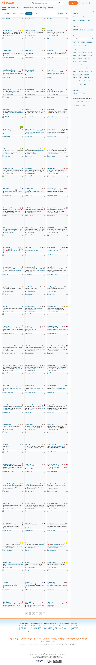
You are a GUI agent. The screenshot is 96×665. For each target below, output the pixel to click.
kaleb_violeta (51, 306)
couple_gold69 (51, 562)
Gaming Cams (62, 628)
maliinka (5, 306)
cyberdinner (6, 149)
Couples (29, 13)
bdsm (79, 61)
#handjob (40, 171)
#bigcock (32, 132)
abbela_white (29, 227)
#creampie (49, 250)
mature (90, 52)
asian (84, 52)
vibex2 (5, 227)
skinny (89, 58)
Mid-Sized (82, 29)
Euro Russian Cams (35, 628)
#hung (37, 308)
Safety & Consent (14, 638)
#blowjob (55, 33)
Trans (36, 13)
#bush (26, 546)
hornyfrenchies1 (52, 208)
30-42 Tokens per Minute (50, 628)
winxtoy (27, 444)
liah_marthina (51, 543)
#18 (26, 152)
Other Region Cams (36, 627)
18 (78, 42)
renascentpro (7, 424)
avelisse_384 (29, 188)
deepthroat (76, 49)
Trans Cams (74, 631)
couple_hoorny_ (30, 149)
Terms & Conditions (26, 638)
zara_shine (6, 326)
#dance (49, 546)
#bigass (36, 132)
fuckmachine (76, 68)
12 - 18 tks (80, 102)
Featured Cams (75, 625)
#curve (18, 112)
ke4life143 (6, 129)
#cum (51, 33)
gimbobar (50, 50)
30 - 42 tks (88, 102)
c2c (85, 80)
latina (74, 52)
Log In (82, 3)
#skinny (40, 191)
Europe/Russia (81, 20)
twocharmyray (51, 188)
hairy (86, 65)
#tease (60, 388)
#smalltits (64, 53)
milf (74, 45)
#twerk (57, 546)
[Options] (66, 13)
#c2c (9, 408)
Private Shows (62, 625)
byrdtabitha (50, 267)
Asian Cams (33, 629)
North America (77, 17)
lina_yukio (6, 385)
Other (88, 20)
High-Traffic (90, 29)
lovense (91, 65)
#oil (12, 92)
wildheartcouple (30, 30)
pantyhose (86, 77)
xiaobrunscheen (52, 385)
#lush (34, 546)
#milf (59, 209)
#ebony (9, 92)
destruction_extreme (9, 365)
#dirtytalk (17, 368)
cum (74, 55)
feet (74, 61)
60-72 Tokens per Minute (50, 629)
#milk (54, 250)
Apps (73, 640)
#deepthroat (42, 270)
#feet (42, 388)
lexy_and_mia (7, 543)
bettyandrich (7, 523)
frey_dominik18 (52, 464)
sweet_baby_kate (8, 405)
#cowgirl (27, 171)
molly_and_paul (52, 326)
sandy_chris (28, 168)
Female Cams (74, 627)
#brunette (30, 211)
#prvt (63, 73)
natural (84, 68)
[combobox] (44, 3)
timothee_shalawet (9, 70)
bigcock (91, 55)
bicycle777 (50, 405)
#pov (6, 191)
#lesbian (5, 92)
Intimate (75, 29)
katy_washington (8, 562)
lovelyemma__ (51, 365)
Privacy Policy (38, 638)
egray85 (5, 444)
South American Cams (36, 631)
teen (79, 52)
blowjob (80, 58)
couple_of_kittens (52, 287)
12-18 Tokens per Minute (50, 627)
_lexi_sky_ (6, 287)
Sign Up (73, 3)
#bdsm (20, 406)
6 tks (74, 102)
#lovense (30, 52)
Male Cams (74, 628)
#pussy (31, 171)
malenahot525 (29, 50)
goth (74, 74)
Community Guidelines (57, 638)
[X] (48, 649)
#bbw (4, 388)
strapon (80, 74)
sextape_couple (30, 503)
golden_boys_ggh (8, 168)
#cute (21, 112)
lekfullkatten (51, 582)
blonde (90, 68)
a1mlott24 (28, 326)
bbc (74, 58)
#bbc (21, 467)
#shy (48, 33)
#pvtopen (30, 546)
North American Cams (36, 625)
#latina (4, 130)
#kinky (20, 368)
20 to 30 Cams (22, 628)
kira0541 (50, 70)
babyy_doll (50, 424)
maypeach (6, 109)
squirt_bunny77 (30, 385)
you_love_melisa (52, 484)
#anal (26, 52)
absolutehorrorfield (53, 346)
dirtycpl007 (28, 247)
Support (46, 638)
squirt (79, 45)
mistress (90, 80)
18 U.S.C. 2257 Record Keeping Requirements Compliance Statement (48, 653)
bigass (79, 55)
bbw (85, 58)
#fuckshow (38, 546)
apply (83, 93)
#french (52, 209)
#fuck (14, 92)
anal (74, 42)
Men (21, 13)
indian (74, 71)
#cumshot (10, 191)
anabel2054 (28, 208)
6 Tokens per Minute (49, 625)
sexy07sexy (50, 523)
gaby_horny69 (51, 247)
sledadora (50, 30)
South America (87, 17)
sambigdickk (29, 287)
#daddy (13, 605)
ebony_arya (50, 602)
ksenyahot (6, 503)
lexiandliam (6, 188)
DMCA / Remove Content (73, 638)
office (74, 80)
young (84, 55)
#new (48, 209)
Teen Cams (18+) (23, 625)
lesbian (83, 42)
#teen (64, 32)
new (88, 49)
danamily (28, 109)
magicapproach (52, 149)
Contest (79, 640)
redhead (86, 74)
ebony (83, 49)
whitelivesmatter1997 (9, 346)
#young (10, 112)
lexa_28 (27, 582)
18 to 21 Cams (22, 627)
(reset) (77, 90)
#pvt (41, 52)
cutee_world (7, 89)
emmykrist (50, 109)
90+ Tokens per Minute (50, 631)
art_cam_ (50, 89)
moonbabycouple (30, 267)
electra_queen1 (30, 365)
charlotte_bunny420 (9, 484)
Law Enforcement (23, 640)
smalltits (85, 61)
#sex (63, 585)
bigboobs (89, 42)
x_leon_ (27, 562)
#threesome (6, 506)
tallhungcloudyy (30, 306)
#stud (30, 309)
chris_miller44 (29, 129)
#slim (65, 585)
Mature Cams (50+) (24, 631)
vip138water (7, 247)
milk (81, 65)
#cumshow (5, 347)
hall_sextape (51, 129)
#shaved (14, 112)
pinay (80, 80)
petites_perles (7, 30)
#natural (38, 52)
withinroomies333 (52, 503)
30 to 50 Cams (22, 629)
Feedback (84, 638)
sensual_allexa (29, 89)
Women (14, 13)
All (59, 3)
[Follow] (23, 19)
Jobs (42, 641)
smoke (75, 77)
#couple (62, 209)
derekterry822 (7, 208)
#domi (40, 150)
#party (61, 546)
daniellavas (6, 602)
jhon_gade (28, 602)
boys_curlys (28, 523)
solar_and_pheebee (31, 405)
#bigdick (5, 585)
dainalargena (51, 227)
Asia (74, 20)
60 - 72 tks (76, 105)
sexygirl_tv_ (28, 484)
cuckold (81, 71)
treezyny (5, 582)
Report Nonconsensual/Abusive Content (41, 640)
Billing (57, 640)
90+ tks (83, 105)
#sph (12, 564)
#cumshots (9, 250)
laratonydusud (29, 70)
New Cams (61, 627)
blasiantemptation (8, 464)
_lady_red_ (28, 464)
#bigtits (57, 73)
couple (84, 45)
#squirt (34, 52)
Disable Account (65, 640)
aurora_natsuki (51, 444)
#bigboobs (9, 130)
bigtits (86, 71)
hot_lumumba (29, 543)
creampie (75, 65)
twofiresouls (51, 168)
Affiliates (85, 640)
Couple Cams (74, 629)
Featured (6, 13)
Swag (53, 641)
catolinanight (7, 50)
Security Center (12, 640)
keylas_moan (7, 267)
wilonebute (28, 346)
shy (91, 71)
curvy (80, 77)
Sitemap (48, 641)
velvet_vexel (29, 424)
